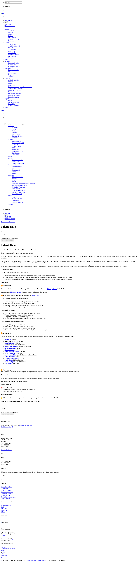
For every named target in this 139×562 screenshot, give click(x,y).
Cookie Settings (41, 560)
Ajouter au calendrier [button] (25, 425)
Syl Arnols (8, 339)
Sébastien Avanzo (15, 292)
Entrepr (6, 505)
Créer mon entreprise (7, 492)
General (31, 560)
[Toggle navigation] (1, 231)
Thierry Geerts (52, 289)
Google (11, 427)
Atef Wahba (8, 363)
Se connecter (8, 20)
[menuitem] (6, 24)
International (4, 508)
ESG (2, 507)
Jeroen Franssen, (10, 348)
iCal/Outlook (5, 427)
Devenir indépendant (7, 493)
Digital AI (4, 510)
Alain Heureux (36, 295)
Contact (3, 535)
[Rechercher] (23, 124)
